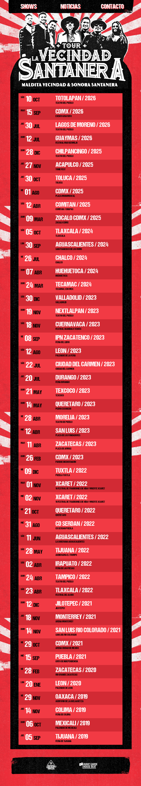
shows (28, 7)
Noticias (70, 7)
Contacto (112, 7)
